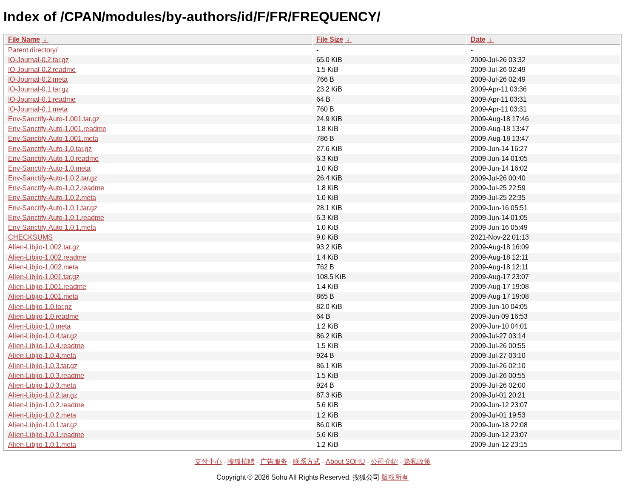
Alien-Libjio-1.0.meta (39, 326)
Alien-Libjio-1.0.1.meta (42, 444)
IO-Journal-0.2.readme (42, 69)
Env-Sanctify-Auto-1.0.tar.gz (50, 148)
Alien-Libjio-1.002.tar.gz (44, 247)
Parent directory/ (32, 50)
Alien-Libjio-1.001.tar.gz (44, 276)
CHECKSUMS (30, 237)
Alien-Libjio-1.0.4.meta (42, 355)
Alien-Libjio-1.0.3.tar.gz (42, 365)
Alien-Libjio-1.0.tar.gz (40, 306)
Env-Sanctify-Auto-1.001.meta (53, 138)
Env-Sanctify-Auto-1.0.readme (53, 158)
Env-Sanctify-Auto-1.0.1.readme (56, 217)
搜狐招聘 (241, 461)
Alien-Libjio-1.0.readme (43, 316)
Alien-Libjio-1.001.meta (43, 296)
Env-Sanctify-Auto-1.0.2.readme (56, 188)
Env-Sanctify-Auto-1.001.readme (57, 128)
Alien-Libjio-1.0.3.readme (46, 375)
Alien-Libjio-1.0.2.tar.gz (42, 395)
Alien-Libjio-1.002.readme (47, 257)
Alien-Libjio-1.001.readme (47, 286)
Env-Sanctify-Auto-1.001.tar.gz (53, 119)
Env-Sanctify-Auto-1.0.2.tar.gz (52, 178)
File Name (24, 39)
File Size (329, 39)
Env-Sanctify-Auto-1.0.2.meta (52, 197)
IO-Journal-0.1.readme (42, 99)
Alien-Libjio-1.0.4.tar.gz (42, 336)
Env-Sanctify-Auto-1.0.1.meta (52, 227)
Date (478, 39)
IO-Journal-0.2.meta (38, 79)
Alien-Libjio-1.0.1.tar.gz (42, 425)
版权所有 (395, 477)
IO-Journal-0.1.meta (38, 109)
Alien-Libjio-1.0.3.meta (42, 385)
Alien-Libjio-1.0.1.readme (46, 434)
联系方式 (306, 461)
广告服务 (273, 461)
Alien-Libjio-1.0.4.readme (46, 345)
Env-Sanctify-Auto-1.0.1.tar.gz (52, 208)
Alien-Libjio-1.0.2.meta (42, 415)
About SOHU (345, 461)
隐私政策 (417, 461)
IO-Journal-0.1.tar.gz (38, 89)
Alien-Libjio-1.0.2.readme (46, 405)
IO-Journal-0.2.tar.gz (38, 59)
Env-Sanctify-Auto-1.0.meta (49, 168)
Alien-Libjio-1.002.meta (43, 267)
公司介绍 (384, 461)
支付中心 (208, 461)
